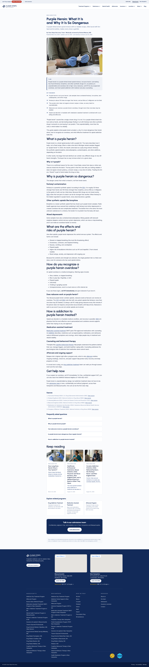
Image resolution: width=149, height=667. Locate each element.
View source (91, 395)
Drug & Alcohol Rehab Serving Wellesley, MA (37, 632)
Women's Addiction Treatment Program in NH (37, 618)
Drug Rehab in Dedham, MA (33, 638)
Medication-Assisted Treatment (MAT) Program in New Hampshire (36, 605)
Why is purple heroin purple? (57, 424)
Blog (145, 6)
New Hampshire (56, 593)
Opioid (77, 612)
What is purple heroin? (55, 418)
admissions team (54, 383)
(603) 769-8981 (16, 1)
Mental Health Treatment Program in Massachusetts (36, 614)
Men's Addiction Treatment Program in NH (36, 609)
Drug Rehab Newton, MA (33, 641)
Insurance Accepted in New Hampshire (61, 631)
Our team (103, 599)
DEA (83, 187)
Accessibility (139, 664)
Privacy (133, 664)
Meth (77, 609)
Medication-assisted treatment (56, 331)
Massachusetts (31, 593)
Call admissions (74, 529)
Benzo (77, 599)
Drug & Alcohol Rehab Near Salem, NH (61, 636)
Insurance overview (106, 604)
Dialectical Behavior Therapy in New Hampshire (36, 651)
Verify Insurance (28, 1)
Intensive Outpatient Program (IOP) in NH (61, 607)
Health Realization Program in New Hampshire (60, 656)
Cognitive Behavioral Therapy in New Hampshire (36, 647)
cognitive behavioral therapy (65, 345)
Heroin (78, 606)
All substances (80, 617)
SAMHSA (51, 333)
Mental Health (106, 6)
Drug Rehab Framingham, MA (34, 636)
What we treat (81, 593)
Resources (104, 593)
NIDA (48, 194)
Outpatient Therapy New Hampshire (60, 619)
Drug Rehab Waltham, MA (33, 643)
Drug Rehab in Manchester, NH (59, 638)
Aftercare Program (31, 599)
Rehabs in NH (54, 643)
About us (103, 596)
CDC (57, 300)
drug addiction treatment (71, 364)
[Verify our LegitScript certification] (120, 655)
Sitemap (145, 664)
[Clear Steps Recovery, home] (9, 6)
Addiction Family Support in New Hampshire (60, 600)
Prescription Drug (80, 614)
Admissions (115, 6)
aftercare (89, 356)
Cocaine (78, 601)
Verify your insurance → (33, 565)
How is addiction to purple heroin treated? (61, 439)
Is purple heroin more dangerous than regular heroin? (65, 434)
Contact (103, 606)
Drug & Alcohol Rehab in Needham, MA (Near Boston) (36, 628)
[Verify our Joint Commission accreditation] (112, 655)
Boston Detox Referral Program (34, 601)
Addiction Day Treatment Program (35, 596)
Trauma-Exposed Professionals (34, 624)
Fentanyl (78, 604)
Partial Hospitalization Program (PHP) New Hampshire (61, 623)
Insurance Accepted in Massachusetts (36, 622)
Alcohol (78, 596)
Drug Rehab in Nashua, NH (58, 641)
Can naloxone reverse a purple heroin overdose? (63, 429)
